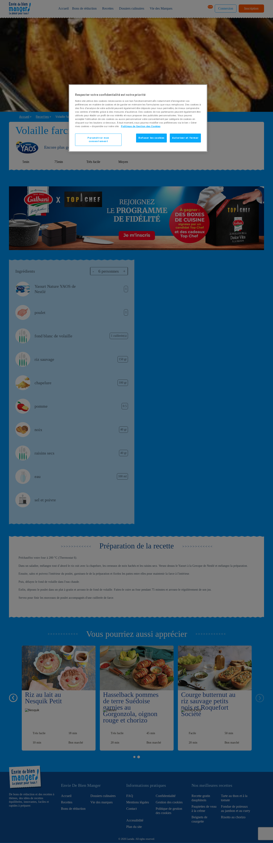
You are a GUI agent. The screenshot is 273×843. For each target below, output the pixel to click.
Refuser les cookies (151, 137)
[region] (138, 118)
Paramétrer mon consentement (98, 139)
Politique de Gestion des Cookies (140, 126)
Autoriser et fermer (185, 137)
